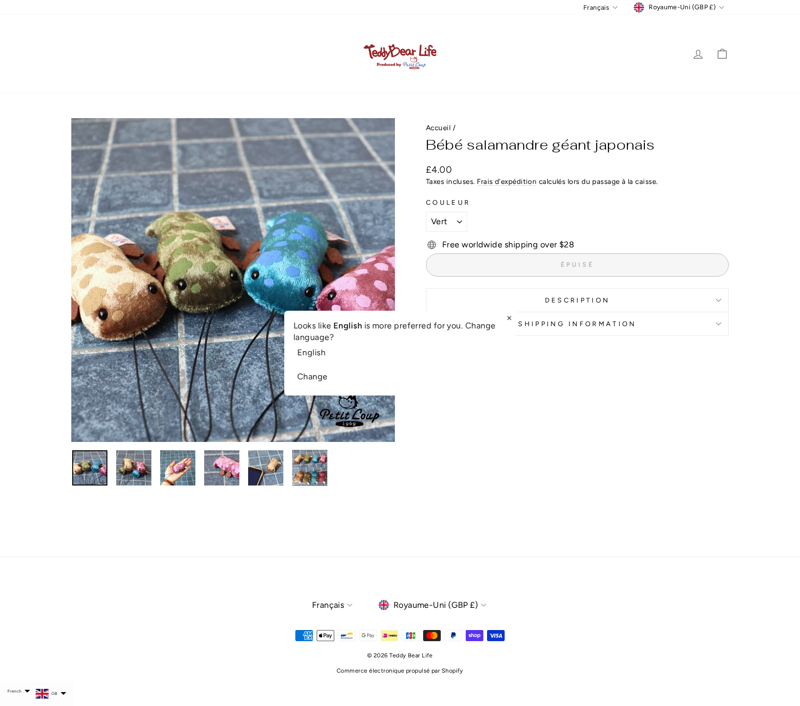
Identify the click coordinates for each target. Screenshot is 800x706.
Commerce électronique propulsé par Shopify (400, 670)
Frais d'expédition (507, 181)
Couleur (448, 202)
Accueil (438, 127)
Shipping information (577, 324)
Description (577, 300)
